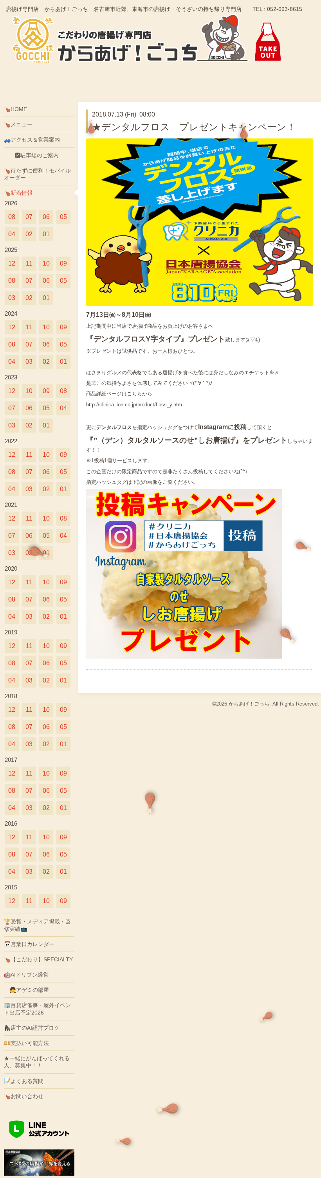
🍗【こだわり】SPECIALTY (38, 959)
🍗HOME (15, 109)
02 (28, 234)
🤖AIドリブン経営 (26, 974)
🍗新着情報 (18, 193)
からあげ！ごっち (249, 704)
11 (29, 263)
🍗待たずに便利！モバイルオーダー (37, 174)
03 (11, 297)
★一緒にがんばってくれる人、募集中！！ (37, 1061)
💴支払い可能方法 (26, 1043)
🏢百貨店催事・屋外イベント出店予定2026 (37, 1008)
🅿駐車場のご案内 (31, 155)
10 (46, 263)
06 (46, 217)
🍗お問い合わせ (23, 1096)
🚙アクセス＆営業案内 (32, 139)
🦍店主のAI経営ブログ (32, 1028)
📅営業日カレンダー (29, 944)
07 (28, 217)
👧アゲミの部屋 (26, 990)
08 (11, 217)
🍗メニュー (18, 124)
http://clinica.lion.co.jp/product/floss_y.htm (134, 405)
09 (63, 263)
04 (11, 234)
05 (63, 217)
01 (46, 234)
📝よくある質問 (23, 1081)
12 (11, 263)
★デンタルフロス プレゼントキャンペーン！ (194, 127)
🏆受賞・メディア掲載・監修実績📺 (37, 925)
